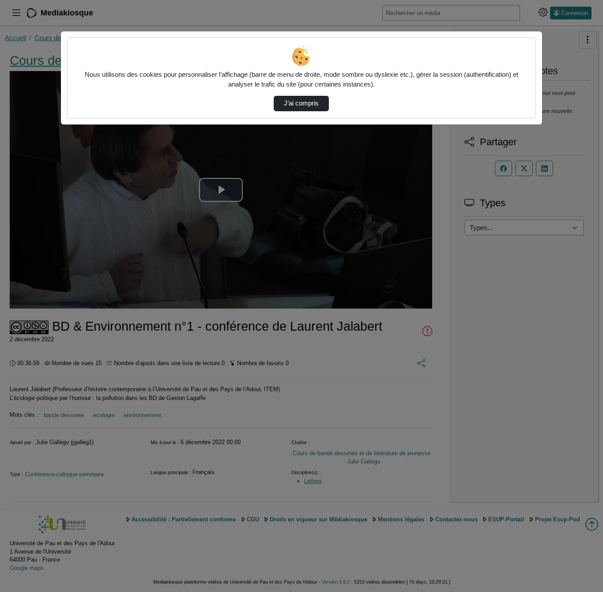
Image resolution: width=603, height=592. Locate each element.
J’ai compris (301, 103)
